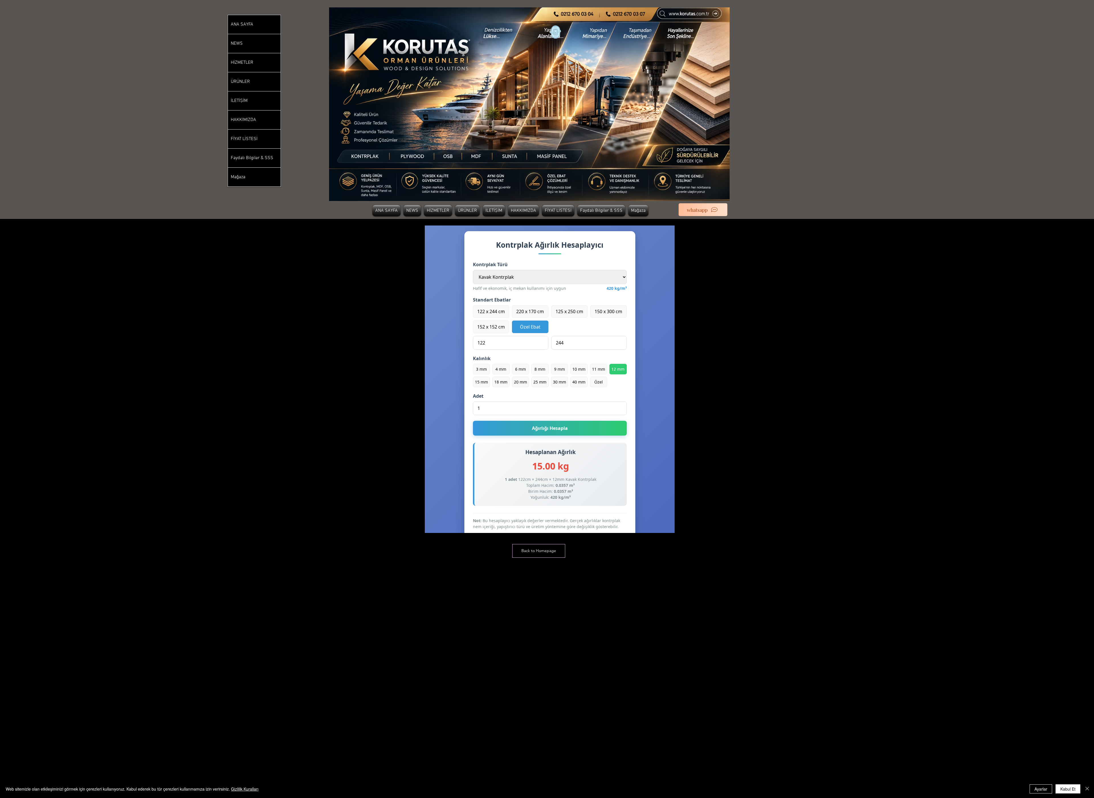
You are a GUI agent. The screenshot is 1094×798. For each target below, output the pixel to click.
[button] (538, 551)
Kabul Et (1067, 789)
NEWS (237, 43)
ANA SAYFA (242, 24)
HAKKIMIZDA (243, 120)
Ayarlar (1040, 789)
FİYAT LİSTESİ (244, 139)
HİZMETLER (242, 62)
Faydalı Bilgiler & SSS (252, 158)
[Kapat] (1087, 788)
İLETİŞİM (239, 101)
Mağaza (238, 177)
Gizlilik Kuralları (244, 789)
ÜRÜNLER (240, 82)
